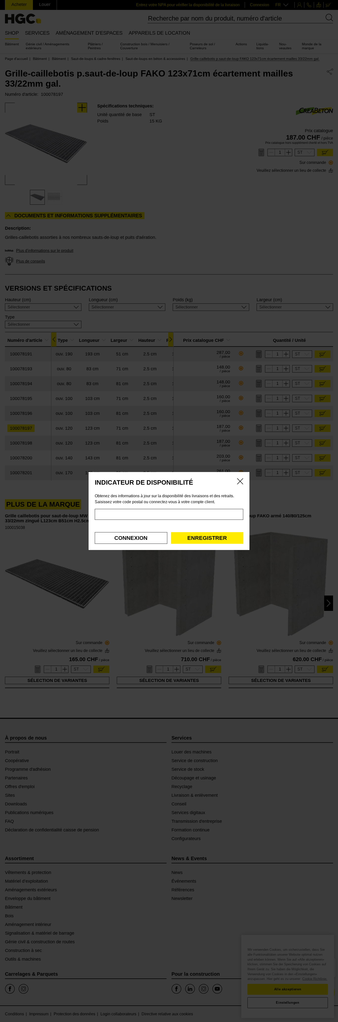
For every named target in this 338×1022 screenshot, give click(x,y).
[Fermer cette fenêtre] (240, 482)
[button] (131, 538)
